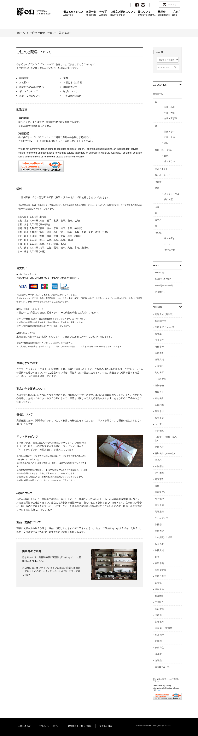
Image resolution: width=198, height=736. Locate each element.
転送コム (57, 141)
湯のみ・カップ (162, 175)
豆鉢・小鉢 (169, 131)
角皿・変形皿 (170, 118)
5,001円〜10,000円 (164, 285)
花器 (157, 207)
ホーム (21, 32)
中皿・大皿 (169, 113)
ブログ (176, 13)
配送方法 (24, 78)
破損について (70, 91)
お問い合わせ (24, 726)
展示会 (164, 13)
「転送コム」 (44, 137)
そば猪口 (159, 181)
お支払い (24, 82)
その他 (158, 232)
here (159, 690)
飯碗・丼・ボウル (163, 150)
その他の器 (169, 249)
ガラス (158, 219)
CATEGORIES (159, 85)
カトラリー (169, 244)
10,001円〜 (160, 292)
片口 (166, 143)
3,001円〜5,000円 (163, 279)
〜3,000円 (159, 272)
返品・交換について (29, 95)
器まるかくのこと (73, 13)
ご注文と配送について (123, 13)
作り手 (103, 13)
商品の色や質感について (32, 87)
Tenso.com (31, 152)
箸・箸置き (169, 238)
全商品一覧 (158, 94)
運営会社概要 (105, 726)
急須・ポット (161, 168)
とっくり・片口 (171, 194)
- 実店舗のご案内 (72, 95)
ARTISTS (157, 307)
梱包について (70, 87)
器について (146, 13)
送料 (65, 78)
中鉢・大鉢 (169, 137)
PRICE (156, 265)
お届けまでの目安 (72, 82)
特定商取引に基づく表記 (79, 726)
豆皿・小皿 (169, 107)
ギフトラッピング (28, 91)
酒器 (157, 188)
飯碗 (166, 156)
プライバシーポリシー (49, 726)
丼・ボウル (169, 161)
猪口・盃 (168, 199)
